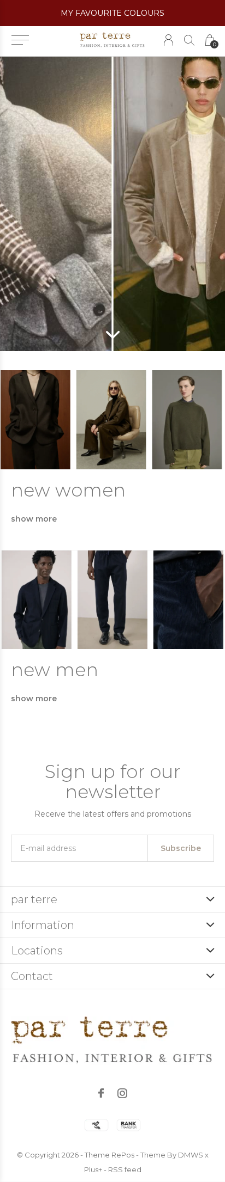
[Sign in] (168, 40)
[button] (20, 40)
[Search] (189, 40)
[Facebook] (101, 1093)
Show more (34, 519)
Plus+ (93, 1169)
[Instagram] (122, 1093)
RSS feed (124, 1169)
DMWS (190, 1154)
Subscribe (181, 848)
